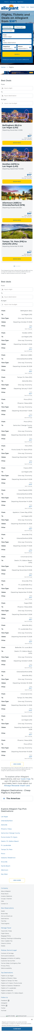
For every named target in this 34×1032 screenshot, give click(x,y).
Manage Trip (13, 1)
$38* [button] (12, 21)
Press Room (4, 893)
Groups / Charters (6, 898)
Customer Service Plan (8, 961)
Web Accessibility (6, 968)
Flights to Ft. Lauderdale (8, 988)
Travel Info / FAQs (6, 931)
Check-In (6, 1)
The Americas (13, 798)
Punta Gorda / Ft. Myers (9, 837)
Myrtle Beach (5, 866)
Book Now (17, 143)
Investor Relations (6, 896)
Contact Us (4, 903)
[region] (17, 1024)
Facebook (5, 1000)
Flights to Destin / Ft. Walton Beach (12, 993)
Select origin (7, 37)
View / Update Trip (6, 941)
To (4, 40)
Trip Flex (3, 921)
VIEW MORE (17, 880)
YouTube (3, 1010)
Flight (23, 7)
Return (20, 46)
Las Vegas (4, 816)
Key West (4, 874)
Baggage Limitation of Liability (10, 958)
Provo (3, 853)
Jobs (2, 901)
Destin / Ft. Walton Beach (10, 841)
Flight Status (20, 1)
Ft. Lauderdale (6, 845)
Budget (3, 99)
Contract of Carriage (7, 953)
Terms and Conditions (7, 956)
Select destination (9, 42)
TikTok (4, 1005)
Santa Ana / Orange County (10, 833)
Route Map (4, 913)
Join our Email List (6, 916)
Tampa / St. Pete (6, 849)
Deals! (3, 911)
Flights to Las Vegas (7, 975)
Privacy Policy (5, 965)
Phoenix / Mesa (6, 829)
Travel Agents (5, 923)
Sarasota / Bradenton (8, 858)
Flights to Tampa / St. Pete (9, 980)
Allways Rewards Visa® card (17, 785)
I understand (17, 1029)
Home (3, 67)
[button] (20, 27)
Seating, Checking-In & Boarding (11, 938)
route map (25, 779)
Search (17, 54)
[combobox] (18, 88)
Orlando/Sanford (6, 821)
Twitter (3, 1008)
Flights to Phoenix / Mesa (8, 978)
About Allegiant (6, 891)
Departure (6, 46)
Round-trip (7, 27)
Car (27, 7)
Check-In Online (6, 943)
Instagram (4, 1003)
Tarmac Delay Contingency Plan (11, 963)
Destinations (5, 918)
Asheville (4, 825)
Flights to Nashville (7, 990)
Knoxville (4, 862)
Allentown (4, 870)
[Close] (32, 1019)
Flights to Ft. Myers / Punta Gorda (11, 983)
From (5, 35)
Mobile (3, 946)
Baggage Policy (6, 936)
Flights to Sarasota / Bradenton (10, 985)
